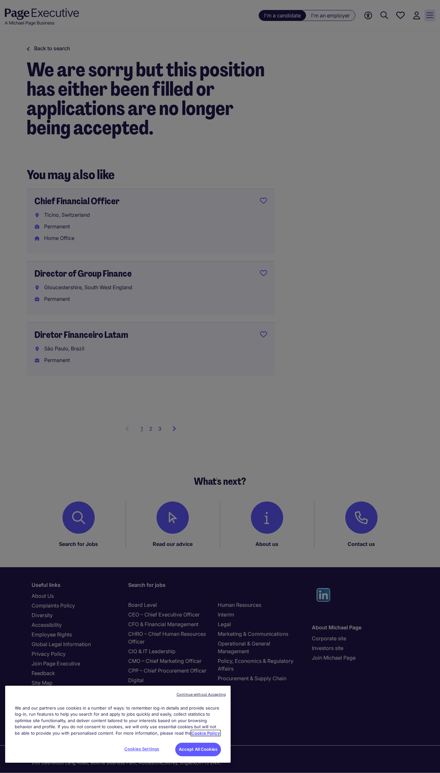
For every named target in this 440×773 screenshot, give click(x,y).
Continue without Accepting (201, 694)
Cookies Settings (141, 748)
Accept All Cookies (198, 749)
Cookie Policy (205, 733)
